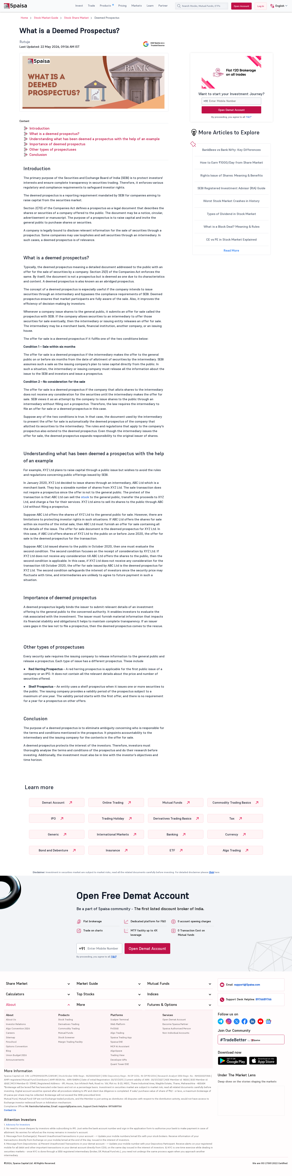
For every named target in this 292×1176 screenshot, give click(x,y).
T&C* (248, 116)
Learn (150, 5)
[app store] (263, 1062)
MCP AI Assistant (119, 1046)
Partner (163, 5)
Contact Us (10, 1110)
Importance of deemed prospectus (57, 144)
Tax (232, 818)
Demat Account (53, 802)
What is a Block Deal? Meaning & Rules (231, 226)
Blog (8, 1050)
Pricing (122, 5)
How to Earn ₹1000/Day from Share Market (231, 162)
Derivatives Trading (68, 1024)
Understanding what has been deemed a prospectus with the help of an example (94, 139)
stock (85, 497)
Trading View (117, 1055)
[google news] (268, 1021)
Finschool (11, 1041)
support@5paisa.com (247, 984)
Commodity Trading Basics (232, 802)
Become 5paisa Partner (175, 1024)
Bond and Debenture (54, 850)
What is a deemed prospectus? (54, 133)
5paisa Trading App (121, 1037)
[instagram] (229, 1021)
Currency (232, 834)
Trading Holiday (113, 818)
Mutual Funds (172, 802)
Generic (54, 834)
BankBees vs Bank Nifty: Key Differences (231, 150)
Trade (91, 5)
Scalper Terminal (119, 1019)
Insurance (113, 850)
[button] (277, 6)
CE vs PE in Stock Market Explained (231, 239)
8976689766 (264, 999)
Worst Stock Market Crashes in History (231, 201)
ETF (173, 850)
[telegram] (221, 1021)
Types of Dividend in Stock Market (231, 214)
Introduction (39, 128)
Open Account (241, 6)
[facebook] (245, 1021)
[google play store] (232, 1062)
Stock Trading (65, 1019)
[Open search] (179, 6)
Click (211, 872)
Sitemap (10, 1037)
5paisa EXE (116, 1041)
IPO (54, 818)
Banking (173, 834)
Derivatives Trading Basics (172, 818)
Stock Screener (66, 1037)
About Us (11, 1019)
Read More (231, 250)
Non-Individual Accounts (175, 1032)
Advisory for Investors (18, 1124)
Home (24, 18)
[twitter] (237, 1021)
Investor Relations (16, 1024)
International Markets (113, 834)
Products (106, 5)
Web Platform (117, 1024)
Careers (10, 1032)
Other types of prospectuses (52, 149)
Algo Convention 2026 (18, 1028)
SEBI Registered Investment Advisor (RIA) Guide (231, 188)
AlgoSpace (116, 1050)
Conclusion (38, 154)
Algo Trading (232, 850)
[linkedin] (252, 1021)
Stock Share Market (76, 18)
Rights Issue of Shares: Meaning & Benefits (231, 175)
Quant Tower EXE (119, 1064)
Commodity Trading (69, 1028)
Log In (260, 6)
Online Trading (113, 802)
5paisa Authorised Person (176, 1028)
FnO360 (114, 1028)
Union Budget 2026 (16, 1055)
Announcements (15, 1059)
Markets (136, 5)
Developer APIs (118, 1059)
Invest (79, 5)
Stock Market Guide (46, 18)
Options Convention (17, 1046)
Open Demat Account (231, 110)
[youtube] (260, 1021)
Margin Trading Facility (70, 1041)
